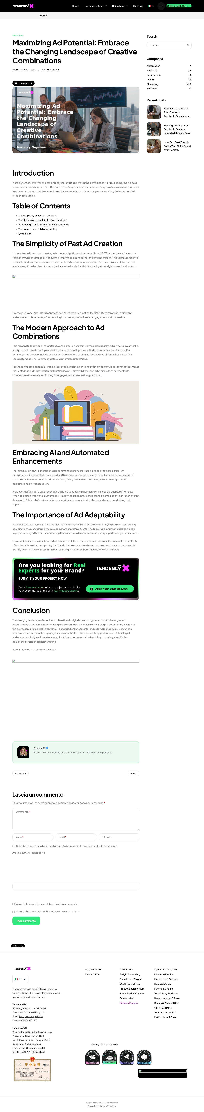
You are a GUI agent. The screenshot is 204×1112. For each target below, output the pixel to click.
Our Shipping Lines (130, 984)
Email (62, 837)
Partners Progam (129, 1003)
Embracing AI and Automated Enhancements (43, 224)
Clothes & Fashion (163, 974)
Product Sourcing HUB (132, 988)
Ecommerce (154, 74)
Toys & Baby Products (165, 993)
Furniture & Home (163, 988)
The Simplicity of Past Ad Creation (37, 215)
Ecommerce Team (93, 6)
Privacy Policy (93, 1106)
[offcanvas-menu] (161, 6)
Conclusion (24, 233)
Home (75, 6)
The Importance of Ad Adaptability (37, 229)
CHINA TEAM (126, 969)
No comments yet (50, 70)
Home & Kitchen (162, 984)
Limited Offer (92, 974)
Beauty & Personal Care (166, 1003)
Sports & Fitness (163, 1007)
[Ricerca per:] (169, 45)
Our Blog (138, 6)
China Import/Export (131, 979)
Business (152, 70)
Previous (21, 773)
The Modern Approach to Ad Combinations (42, 220)
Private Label (127, 998)
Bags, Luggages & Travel (167, 998)
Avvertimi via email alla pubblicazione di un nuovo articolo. (48, 911)
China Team (118, 6)
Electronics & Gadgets (166, 979)
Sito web (107, 837)
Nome (19, 837)
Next (133, 773)
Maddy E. (34, 70)
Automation (153, 65)
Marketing (18, 35)
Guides (151, 79)
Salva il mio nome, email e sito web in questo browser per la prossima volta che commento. (67, 845)
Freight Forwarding (130, 974)
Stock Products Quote (132, 993)
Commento (22, 811)
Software (152, 88)
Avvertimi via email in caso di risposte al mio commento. (47, 904)
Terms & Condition (108, 1106)
